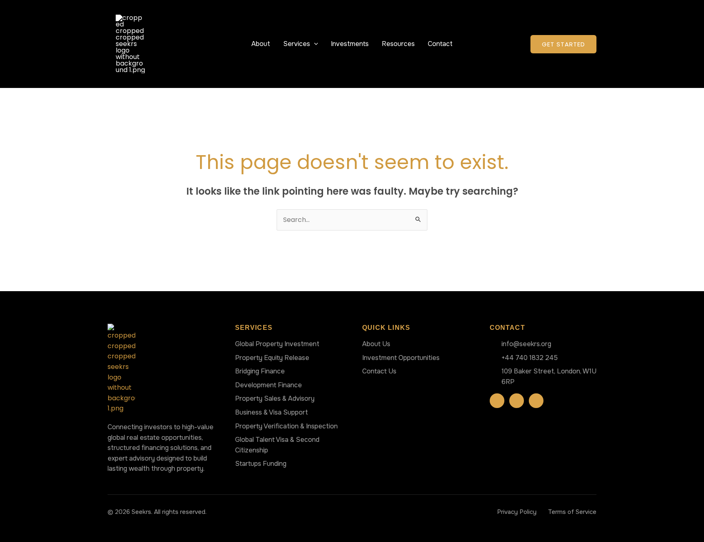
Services (296, 43)
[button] (314, 43)
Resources (398, 43)
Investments (350, 43)
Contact (440, 43)
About (260, 43)
